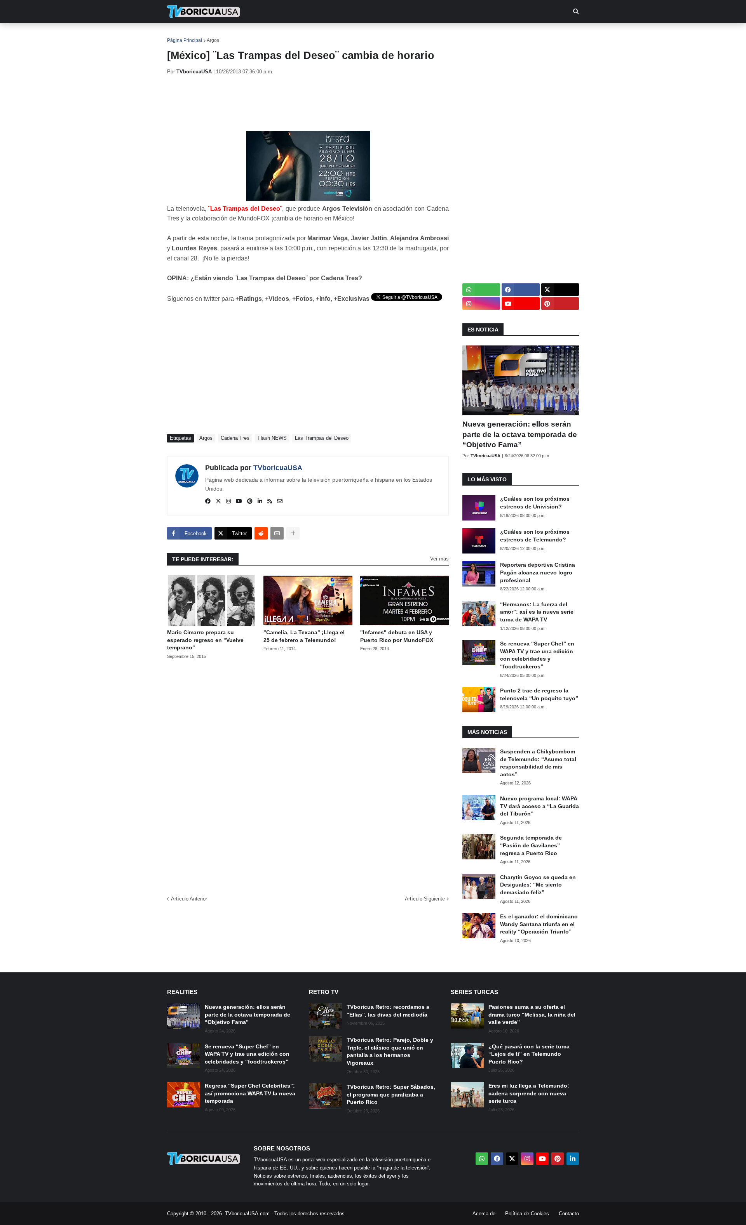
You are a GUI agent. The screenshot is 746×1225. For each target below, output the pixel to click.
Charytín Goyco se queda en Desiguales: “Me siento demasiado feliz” (538, 884)
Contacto (569, 1213)
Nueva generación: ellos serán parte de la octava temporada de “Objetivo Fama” (519, 434)
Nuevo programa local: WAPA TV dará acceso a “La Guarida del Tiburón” (539, 806)
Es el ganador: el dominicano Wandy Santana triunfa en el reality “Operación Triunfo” (539, 924)
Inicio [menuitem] (181, 35)
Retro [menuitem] (450, 35)
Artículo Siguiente (425, 899)
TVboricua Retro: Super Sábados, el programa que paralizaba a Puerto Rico (391, 1094)
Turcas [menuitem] (328, 35)
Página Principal (184, 40)
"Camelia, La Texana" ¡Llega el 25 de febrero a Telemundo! (304, 636)
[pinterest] (250, 501)
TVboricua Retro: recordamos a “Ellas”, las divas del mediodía (388, 1011)
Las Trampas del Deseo (322, 438)
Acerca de (483, 1213)
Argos (213, 40)
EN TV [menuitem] (252, 35)
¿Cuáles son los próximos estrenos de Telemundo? (535, 536)
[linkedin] (260, 501)
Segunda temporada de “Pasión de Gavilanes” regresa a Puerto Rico (531, 845)
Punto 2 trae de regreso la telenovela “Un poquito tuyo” (539, 694)
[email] (279, 501)
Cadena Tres (235, 438)
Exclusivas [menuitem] (413, 35)
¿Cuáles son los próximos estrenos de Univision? (535, 503)
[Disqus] (308, 775)
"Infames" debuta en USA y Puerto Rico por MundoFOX (396, 636)
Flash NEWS (272, 438)
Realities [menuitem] (291, 35)
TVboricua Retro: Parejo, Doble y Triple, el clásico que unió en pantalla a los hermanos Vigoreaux (390, 1051)
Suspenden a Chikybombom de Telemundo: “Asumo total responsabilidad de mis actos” (538, 762)
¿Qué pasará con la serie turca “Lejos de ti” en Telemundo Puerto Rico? (529, 1054)
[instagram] (228, 501)
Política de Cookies (527, 1213)
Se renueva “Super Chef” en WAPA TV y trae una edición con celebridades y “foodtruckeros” (537, 655)
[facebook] (208, 501)
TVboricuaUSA (277, 468)
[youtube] (239, 501)
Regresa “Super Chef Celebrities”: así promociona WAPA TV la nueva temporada (250, 1093)
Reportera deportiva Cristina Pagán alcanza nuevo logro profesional (537, 572)
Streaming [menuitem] (368, 35)
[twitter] (218, 501)
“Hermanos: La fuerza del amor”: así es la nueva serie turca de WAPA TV (536, 612)
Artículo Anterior (189, 899)
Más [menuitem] (478, 35)
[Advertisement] (308, 102)
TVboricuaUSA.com (247, 1213)
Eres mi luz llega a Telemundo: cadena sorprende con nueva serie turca (528, 1093)
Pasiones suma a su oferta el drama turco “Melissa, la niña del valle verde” (531, 1014)
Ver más (439, 559)
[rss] (269, 501)
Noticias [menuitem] (214, 35)
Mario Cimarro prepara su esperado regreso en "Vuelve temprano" (205, 640)
